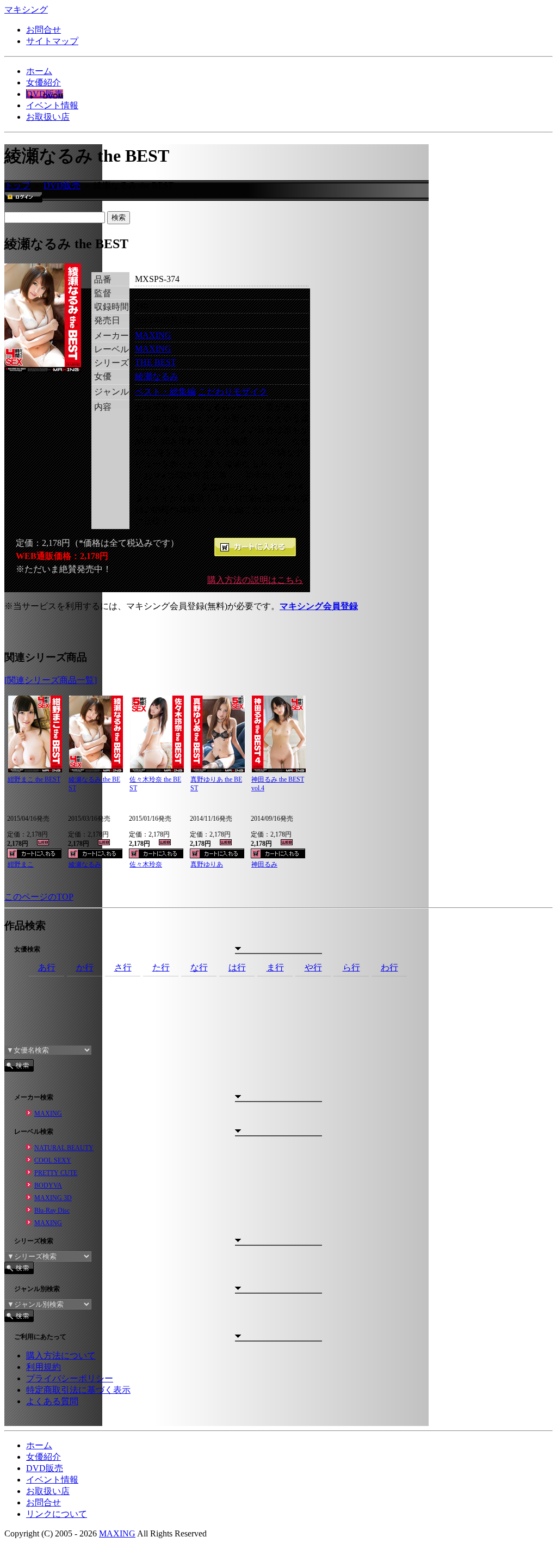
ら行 (351, 967)
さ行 (123, 967)
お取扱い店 (48, 116)
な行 (199, 967)
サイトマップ (52, 41)
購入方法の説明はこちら (255, 580)
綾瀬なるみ (156, 376)
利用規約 (43, 1367)
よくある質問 (52, 1401)
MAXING (153, 335)
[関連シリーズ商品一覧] (50, 680)
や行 (313, 967)
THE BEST (155, 362)
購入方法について (61, 1355)
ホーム (39, 71)
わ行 (389, 967)
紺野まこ (21, 864)
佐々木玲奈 (145, 864)
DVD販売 (44, 94)
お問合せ (43, 29)
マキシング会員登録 (319, 606)
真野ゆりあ (206, 864)
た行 (161, 967)
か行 (85, 967)
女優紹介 (43, 82)
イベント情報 (52, 105)
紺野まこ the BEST (34, 779)
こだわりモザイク (233, 391)
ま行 (275, 967)
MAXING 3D (53, 1198)
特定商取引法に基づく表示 (78, 1389)
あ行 (46, 967)
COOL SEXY (52, 1160)
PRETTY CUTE (55, 1173)
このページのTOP (38, 896)
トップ (17, 185)
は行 (237, 967)
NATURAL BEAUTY (64, 1148)
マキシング (26, 9)
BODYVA (48, 1185)
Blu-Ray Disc (52, 1210)
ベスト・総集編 (165, 391)
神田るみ (264, 864)
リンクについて (56, 1514)
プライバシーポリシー (69, 1378)
